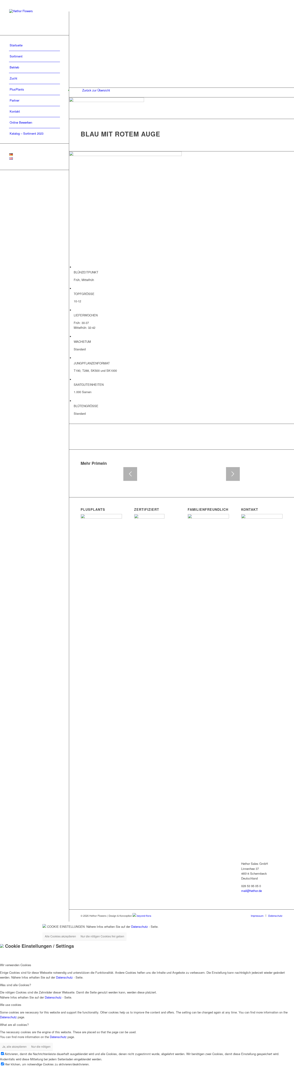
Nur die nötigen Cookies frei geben (102, 936)
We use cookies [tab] (10, 1004)
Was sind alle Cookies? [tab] (15, 985)
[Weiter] (233, 474)
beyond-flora (144, 915)
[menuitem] (34, 45)
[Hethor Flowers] (34, 17)
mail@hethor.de (251, 890)
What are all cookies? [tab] (14, 1024)
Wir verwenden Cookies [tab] (15, 965)
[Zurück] (130, 474)
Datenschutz (139, 926)
